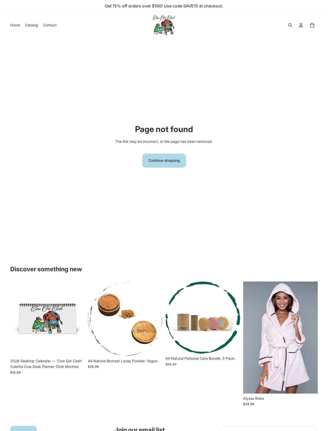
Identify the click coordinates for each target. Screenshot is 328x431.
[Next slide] (77, 318)
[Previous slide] (18, 318)
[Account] (300, 25)
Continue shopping (164, 160)
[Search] (290, 25)
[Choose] (309, 385)
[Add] (76, 348)
